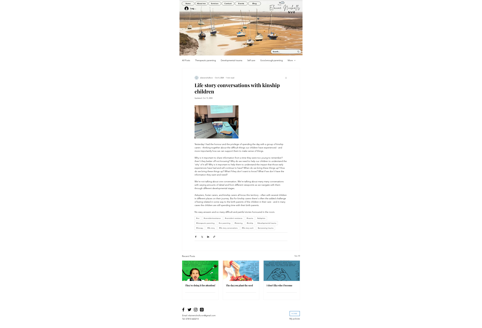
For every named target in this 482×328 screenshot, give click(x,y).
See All (297, 256)
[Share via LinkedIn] (208, 236)
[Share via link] (214, 236)
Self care (251, 60)
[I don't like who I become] (282, 271)
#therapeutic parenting (205, 223)
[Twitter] (189, 309)
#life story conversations (228, 228)
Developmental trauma (231, 60)
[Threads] (201, 309)
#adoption (261, 218)
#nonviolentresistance (212, 218)
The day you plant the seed (239, 285)
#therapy (199, 228)
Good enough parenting (271, 60)
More (290, 60)
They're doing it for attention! (200, 285)
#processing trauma (265, 228)
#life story (211, 228)
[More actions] (285, 77)
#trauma (250, 218)
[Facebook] (183, 309)
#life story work (248, 228)
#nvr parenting (224, 223)
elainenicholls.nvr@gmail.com (202, 315)
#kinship (250, 223)
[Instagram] (195, 309)
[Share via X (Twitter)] (202, 236)
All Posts (186, 60)
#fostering (239, 223)
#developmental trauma (266, 223)
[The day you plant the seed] (241, 271)
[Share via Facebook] (196, 236)
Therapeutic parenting (205, 60)
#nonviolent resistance (233, 218)
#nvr (197, 218)
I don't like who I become (279, 285)
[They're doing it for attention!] (200, 271)
